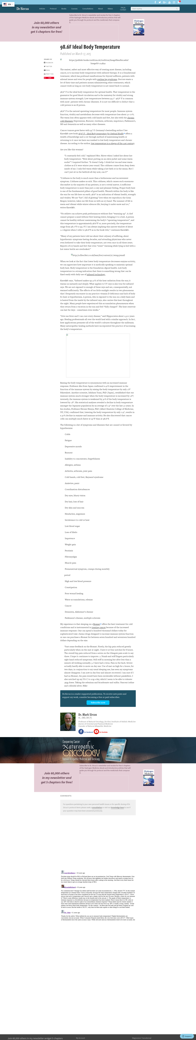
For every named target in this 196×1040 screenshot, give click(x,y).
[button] (176, 9)
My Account (80, 1038)
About (100, 8)
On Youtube (103, 732)
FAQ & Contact (123, 9)
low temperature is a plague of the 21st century (112, 143)
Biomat (96, 624)
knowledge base (117, 807)
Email (48, 70)
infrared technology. (96, 274)
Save (49, 78)
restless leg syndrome (107, 79)
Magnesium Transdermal (141, 1038)
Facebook (49, 62)
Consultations (87, 8)
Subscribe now (98, 702)
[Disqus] (98, 842)
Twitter (48, 66)
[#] (22, 8)
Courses (74, 8)
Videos (110, 8)
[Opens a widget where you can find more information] (187, 1036)
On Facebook (88, 732)
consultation (97, 807)
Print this (49, 74)
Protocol (53, 8)
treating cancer (99, 627)
